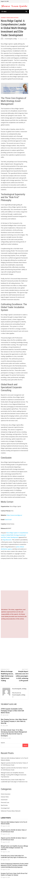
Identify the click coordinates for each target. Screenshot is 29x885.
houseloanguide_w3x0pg (11, 38)
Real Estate (4, 805)
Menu (4, 11)
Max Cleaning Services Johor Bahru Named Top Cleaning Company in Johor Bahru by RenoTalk (14, 721)
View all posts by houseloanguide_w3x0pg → (18, 695)
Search (3, 742)
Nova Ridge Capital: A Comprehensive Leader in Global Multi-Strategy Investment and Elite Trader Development (14, 535)
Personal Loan (5, 802)
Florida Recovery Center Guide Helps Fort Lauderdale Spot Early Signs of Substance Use (14, 856)
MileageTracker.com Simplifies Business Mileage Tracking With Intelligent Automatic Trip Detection (13, 775)
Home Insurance (5, 794)
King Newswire (7, 540)
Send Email (8, 519)
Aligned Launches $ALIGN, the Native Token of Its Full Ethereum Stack (13, 830)
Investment (4, 799)
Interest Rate (5, 797)
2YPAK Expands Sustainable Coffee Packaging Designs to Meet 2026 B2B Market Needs (12, 711)
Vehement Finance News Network (9, 17)
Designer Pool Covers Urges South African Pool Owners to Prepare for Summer (14, 874)
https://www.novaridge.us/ (14, 515)
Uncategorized (5, 808)
